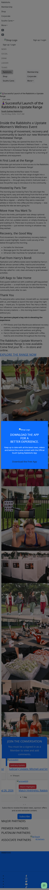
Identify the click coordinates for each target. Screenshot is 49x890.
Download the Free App (24, 461)
